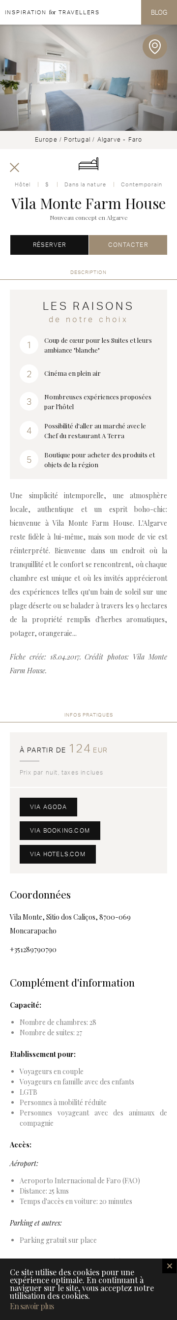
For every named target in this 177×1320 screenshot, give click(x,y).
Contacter (128, 244)
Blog (159, 12)
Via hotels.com (58, 854)
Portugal (77, 139)
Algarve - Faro (120, 139)
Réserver (49, 244)
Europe (46, 139)
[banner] (50, 12)
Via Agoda (48, 806)
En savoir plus (32, 1306)
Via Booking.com (60, 830)
